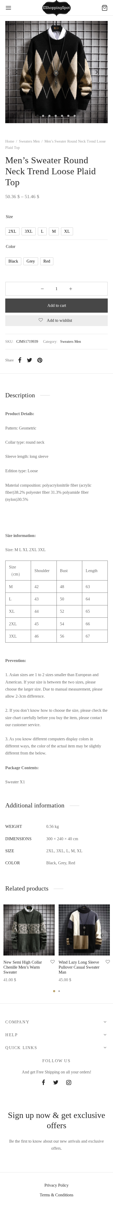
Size (9, 216)
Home (9, 141)
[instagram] (69, 1083)
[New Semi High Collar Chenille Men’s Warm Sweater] (29, 930)
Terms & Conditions (56, 1195)
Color (10, 246)
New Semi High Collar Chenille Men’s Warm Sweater (22, 967)
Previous (16, 72)
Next (96, 72)
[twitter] (55, 1083)
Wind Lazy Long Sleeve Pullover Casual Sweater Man (79, 967)
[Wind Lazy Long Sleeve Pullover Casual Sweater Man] (84, 930)
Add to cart (56, 305)
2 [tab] (59, 991)
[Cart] (104, 8)
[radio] (12, 231)
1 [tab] (54, 991)
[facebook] (43, 1083)
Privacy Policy (56, 1185)
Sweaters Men (29, 141)
